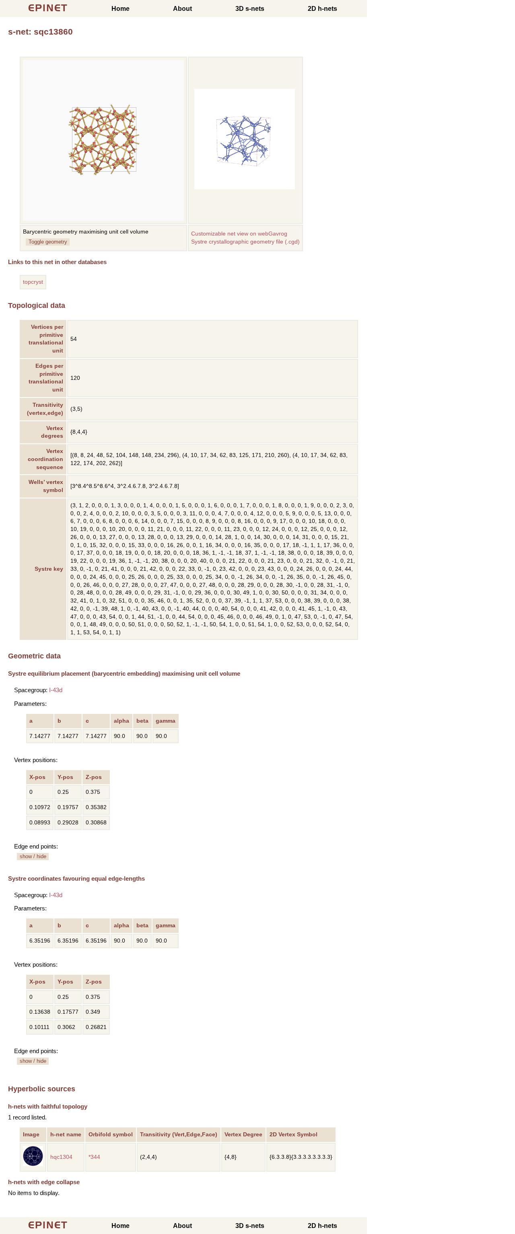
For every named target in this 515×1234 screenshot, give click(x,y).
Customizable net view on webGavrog (239, 234)
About (182, 8)
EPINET (48, 8)
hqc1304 (61, 1157)
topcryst (33, 282)
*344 (94, 1157)
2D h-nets (322, 8)
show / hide (33, 856)
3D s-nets (249, 8)
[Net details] (33, 1164)
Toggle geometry (48, 242)
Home (120, 8)
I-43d (55, 690)
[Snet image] (244, 187)
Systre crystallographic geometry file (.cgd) (245, 242)
